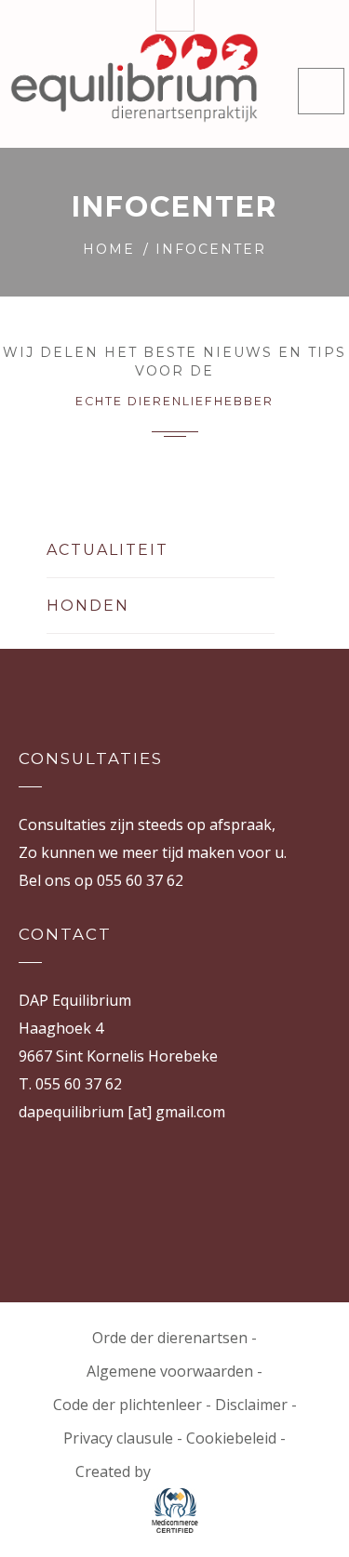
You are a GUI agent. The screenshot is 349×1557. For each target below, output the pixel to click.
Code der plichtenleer (127, 1404)
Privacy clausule (118, 1438)
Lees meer (160, 1524)
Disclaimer (251, 1404)
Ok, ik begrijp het (265, 1524)
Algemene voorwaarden (170, 1371)
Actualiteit (107, 550)
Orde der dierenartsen (170, 1337)
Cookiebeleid (231, 1438)
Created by (114, 1471)
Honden (88, 605)
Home (109, 249)
